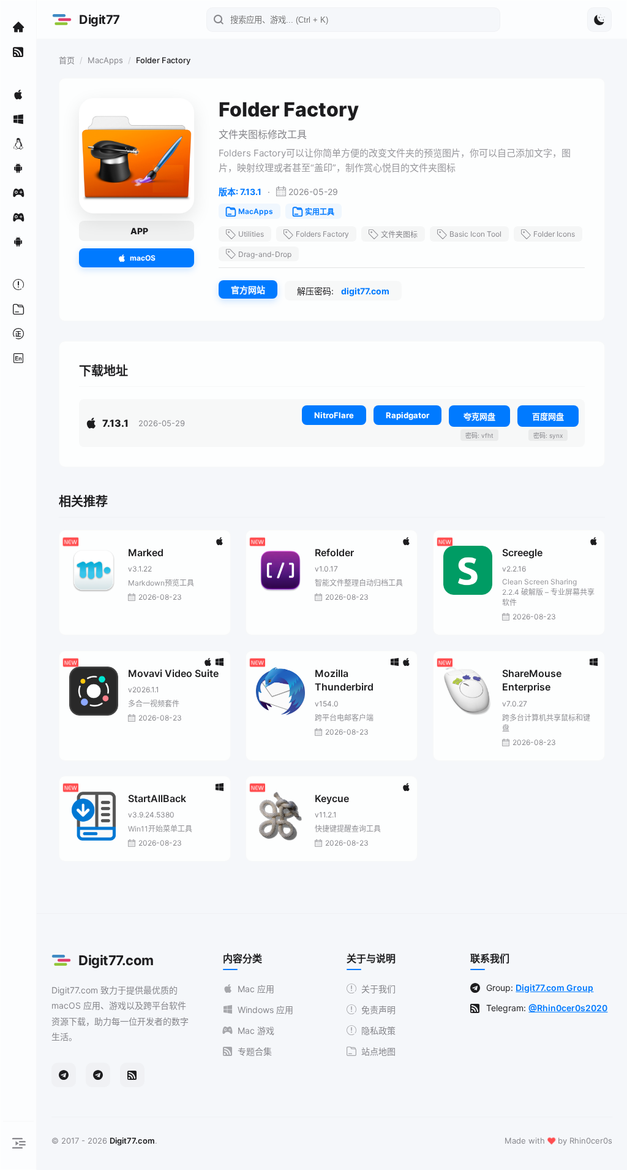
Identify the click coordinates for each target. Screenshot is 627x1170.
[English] (18, 358)
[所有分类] (18, 309)
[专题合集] (18, 51)
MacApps (105, 60)
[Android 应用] (18, 168)
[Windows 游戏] (18, 217)
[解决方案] (18, 284)
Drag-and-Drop (264, 254)
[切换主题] (599, 19)
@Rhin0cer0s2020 (567, 1008)
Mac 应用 (256, 989)
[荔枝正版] (18, 333)
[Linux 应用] (18, 143)
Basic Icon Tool (475, 234)
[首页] (18, 27)
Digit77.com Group (554, 987)
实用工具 (319, 211)
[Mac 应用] (18, 94)
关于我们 (378, 989)
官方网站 (248, 290)
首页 (67, 60)
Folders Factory (322, 234)
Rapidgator (407, 415)
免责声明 (378, 1009)
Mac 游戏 (256, 1030)
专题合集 (255, 1051)
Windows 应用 (265, 1009)
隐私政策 (378, 1030)
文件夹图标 (399, 234)
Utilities (251, 234)
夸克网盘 (479, 416)
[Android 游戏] (18, 241)
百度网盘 (548, 416)
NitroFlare (334, 415)
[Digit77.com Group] (98, 1075)
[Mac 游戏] (18, 192)
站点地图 (378, 1051)
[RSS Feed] (132, 1075)
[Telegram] (63, 1075)
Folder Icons (554, 234)
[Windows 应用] (18, 119)
